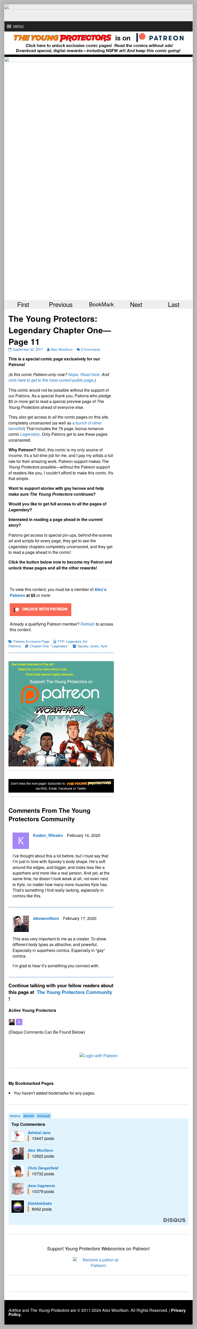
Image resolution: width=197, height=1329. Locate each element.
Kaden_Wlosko (48, 835)
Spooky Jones (88, 645)
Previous (61, 304)
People (15, 1116)
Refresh (88, 624)
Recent (29, 1116)
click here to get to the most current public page (51, 380)
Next (136, 304)
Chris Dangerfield (43, 1167)
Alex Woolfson (62, 349)
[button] (18, 26)
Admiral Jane (39, 1132)
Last (174, 304)
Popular (43, 1116)
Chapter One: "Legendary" (48, 645)
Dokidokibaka (40, 1203)
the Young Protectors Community (74, 992)
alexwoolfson (46, 918)
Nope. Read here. (84, 374)
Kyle (104, 645)
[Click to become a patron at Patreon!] (98, 1262)
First (23, 304)
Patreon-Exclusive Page (31, 641)
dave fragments (41, 1185)
